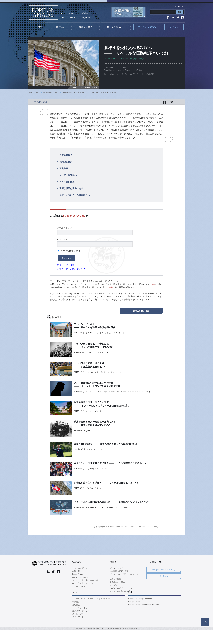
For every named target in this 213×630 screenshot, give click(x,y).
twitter (178, 17)
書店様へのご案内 (117, 582)
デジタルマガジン (147, 27)
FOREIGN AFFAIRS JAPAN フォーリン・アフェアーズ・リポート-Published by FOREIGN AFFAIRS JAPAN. (60, 12)
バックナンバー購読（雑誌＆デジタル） (125, 575)
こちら (152, 284)
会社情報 (76, 602)
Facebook (182, 17)
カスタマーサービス (80, 611)
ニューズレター (78, 586)
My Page (174, 27)
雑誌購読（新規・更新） (120, 571)
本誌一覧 (76, 571)
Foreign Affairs (134, 602)
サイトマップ (78, 617)
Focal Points (77, 574)
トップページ (34, 92)
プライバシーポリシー (81, 608)
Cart (168, 17)
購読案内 (60, 27)
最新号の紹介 (86, 27)
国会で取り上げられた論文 (83, 583)
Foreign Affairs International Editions (143, 605)
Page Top (205, 622)
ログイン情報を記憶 (70, 251)
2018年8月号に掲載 (141, 311)
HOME (39, 27)
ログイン (179, 6)
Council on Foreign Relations (140, 599)
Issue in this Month (80, 577)
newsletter (173, 17)
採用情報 (76, 605)
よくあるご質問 (78, 614)
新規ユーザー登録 (65, 265)
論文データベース (51, 92)
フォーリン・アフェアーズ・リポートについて (92, 599)
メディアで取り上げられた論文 (85, 580)
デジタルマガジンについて (163, 570)
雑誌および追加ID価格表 (120, 591)
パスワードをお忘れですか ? (71, 269)
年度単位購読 (115, 579)
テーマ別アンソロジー (119, 585)
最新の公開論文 (115, 27)
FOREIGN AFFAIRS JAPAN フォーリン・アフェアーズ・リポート (49, 563)
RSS (48, 571)
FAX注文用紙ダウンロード (121, 588)
